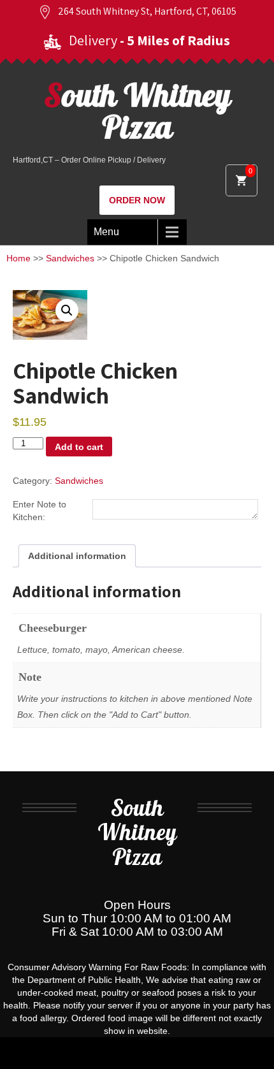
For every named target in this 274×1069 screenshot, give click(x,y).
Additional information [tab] (77, 556)
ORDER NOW (137, 200)
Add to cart (79, 447)
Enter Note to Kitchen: (39, 510)
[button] (66, 310)
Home (18, 258)
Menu (106, 231)
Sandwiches (70, 258)
